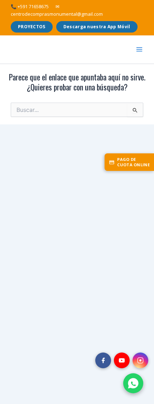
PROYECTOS (31, 27)
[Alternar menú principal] (139, 49)
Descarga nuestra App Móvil (96, 27)
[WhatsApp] (133, 383)
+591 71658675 (30, 6)
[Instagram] (140, 360)
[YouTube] (122, 360)
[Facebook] (103, 360)
